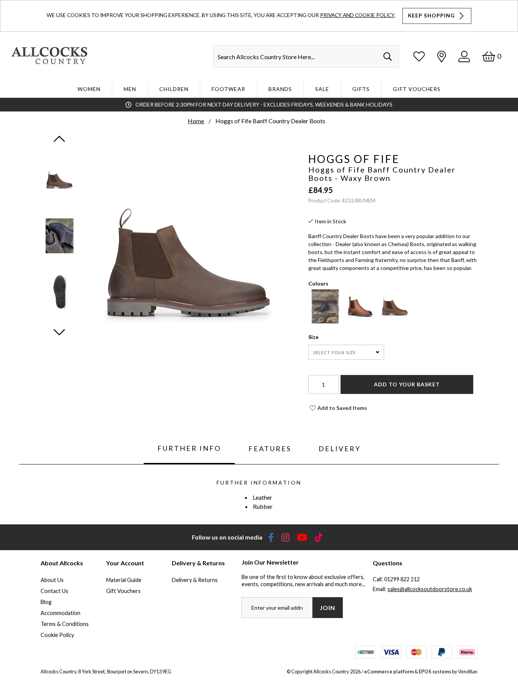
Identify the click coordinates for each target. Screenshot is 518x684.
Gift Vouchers (417, 89)
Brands (280, 89)
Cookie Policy (57, 635)
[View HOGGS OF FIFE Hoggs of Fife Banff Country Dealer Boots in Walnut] (395, 321)
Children (173, 89)
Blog (46, 602)
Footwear (228, 89)
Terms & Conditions (65, 624)
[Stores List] (441, 56)
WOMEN (88, 89)
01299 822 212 (402, 579)
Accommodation (60, 613)
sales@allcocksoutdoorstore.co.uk (430, 589)
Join (327, 607)
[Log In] (464, 56)
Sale (322, 89)
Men (130, 89)
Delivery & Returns (195, 580)
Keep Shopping (432, 16)
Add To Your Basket (407, 384)
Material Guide (123, 580)
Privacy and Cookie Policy (357, 15)
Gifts (361, 89)
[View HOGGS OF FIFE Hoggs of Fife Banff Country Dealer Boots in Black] (325, 321)
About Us (52, 580)
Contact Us (54, 591)
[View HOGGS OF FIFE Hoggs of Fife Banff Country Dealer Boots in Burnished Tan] (360, 321)
